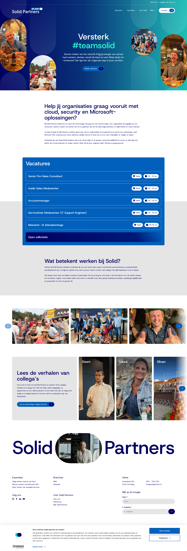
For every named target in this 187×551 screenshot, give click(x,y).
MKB (55, 481)
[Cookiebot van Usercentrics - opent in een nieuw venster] (18, 546)
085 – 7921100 (152, 481)
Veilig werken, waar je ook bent (23, 481)
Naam (125, 497)
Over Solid (143, 10)
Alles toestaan (164, 531)
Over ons (56, 499)
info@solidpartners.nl (154, 484)
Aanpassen (163, 538)
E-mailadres (127, 507)
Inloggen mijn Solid (166, 2)
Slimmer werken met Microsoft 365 (25, 484)
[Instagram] (13, 499)
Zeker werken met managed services (25, 487)
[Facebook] (17, 499)
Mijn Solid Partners (60, 505)
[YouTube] (24, 499)
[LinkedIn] (20, 499)
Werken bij (153, 2)
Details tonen (38, 547)
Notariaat (56, 484)
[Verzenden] (171, 511)
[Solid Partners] (27, 10)
